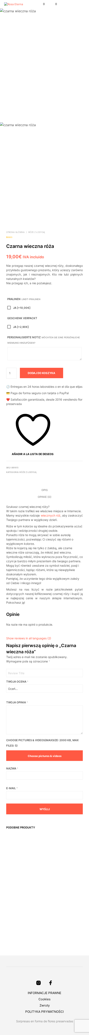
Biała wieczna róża (12, 864)
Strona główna (15, 232)
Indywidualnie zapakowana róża (15, 923)
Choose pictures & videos (44, 756)
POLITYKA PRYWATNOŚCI (44, 1012)
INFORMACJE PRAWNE (44, 993)
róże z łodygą (36, 232)
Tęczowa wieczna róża (34, 864)
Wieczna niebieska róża (56, 864)
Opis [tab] (44, 490)
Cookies (44, 999)
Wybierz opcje (12, 942)
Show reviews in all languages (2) (28, 638)
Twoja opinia (17, 702)
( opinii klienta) (44, 237)
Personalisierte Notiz (43, 340)
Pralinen (23, 299)
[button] (41, 4)
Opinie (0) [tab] (44, 496)
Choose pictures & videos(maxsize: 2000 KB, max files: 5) (42, 742)
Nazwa (12, 768)
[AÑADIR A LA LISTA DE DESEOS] (20, 862)
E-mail (12, 788)
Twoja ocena (17, 681)
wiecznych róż (50, 515)
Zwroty (45, 1005)
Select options (12, 882)
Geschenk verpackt (22, 318)
